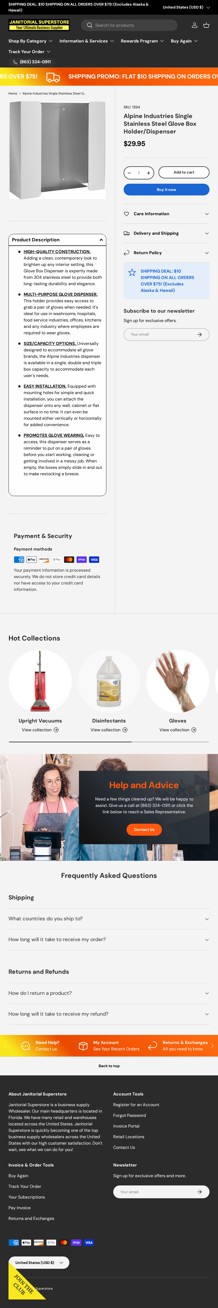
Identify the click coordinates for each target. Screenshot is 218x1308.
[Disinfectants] (109, 681)
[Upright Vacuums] (40, 681)
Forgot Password (129, 1115)
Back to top (109, 1065)
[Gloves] (177, 681)
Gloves (177, 720)
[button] (206, 25)
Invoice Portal (126, 1126)
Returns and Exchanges (31, 1218)
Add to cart (184, 172)
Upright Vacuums (40, 720)
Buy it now (166, 189)
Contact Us (144, 829)
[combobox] (129, 25)
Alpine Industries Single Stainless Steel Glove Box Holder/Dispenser (54, 93)
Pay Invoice (20, 1208)
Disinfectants (109, 720)
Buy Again (18, 1176)
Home (13, 93)
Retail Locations (128, 1137)
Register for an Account (136, 1104)
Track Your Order (25, 1186)
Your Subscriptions (27, 1197)
